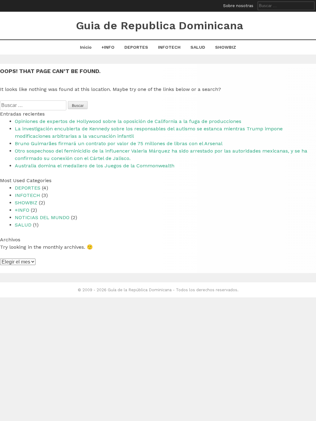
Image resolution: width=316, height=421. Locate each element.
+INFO (108, 47)
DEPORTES (136, 47)
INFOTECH (169, 47)
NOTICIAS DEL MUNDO (42, 217)
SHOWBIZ (225, 47)
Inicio (86, 47)
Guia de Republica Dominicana (159, 25)
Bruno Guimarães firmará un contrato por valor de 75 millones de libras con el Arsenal (118, 143)
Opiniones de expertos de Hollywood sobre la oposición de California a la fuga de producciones (128, 121)
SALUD (197, 47)
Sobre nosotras (238, 5)
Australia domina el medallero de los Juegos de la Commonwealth (94, 166)
